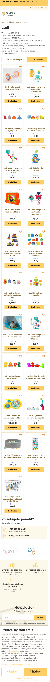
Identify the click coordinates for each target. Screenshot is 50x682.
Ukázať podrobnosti (24, 678)
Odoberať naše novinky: (24, 611)
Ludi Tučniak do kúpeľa (36, 169)
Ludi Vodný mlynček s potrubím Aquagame (36, 212)
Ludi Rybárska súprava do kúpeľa (35, 417)
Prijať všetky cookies (35, 672)
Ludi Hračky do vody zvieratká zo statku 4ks (12, 295)
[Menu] (45, 14)
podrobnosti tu (12, 651)
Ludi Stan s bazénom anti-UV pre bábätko (12, 335)
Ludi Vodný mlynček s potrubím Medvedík (36, 336)
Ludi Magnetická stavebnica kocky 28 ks (36, 457)
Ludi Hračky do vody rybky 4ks (12, 129)
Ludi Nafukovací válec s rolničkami (13, 88)
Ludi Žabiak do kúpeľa (35, 294)
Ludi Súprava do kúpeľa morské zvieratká (35, 253)
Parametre (39, 60)
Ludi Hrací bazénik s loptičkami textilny (12, 456)
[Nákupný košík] (39, 14)
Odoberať (40, 617)
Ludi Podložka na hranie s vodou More (13, 417)
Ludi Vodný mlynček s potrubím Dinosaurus (36, 89)
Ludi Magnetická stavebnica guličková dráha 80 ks (12, 499)
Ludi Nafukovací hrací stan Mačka (12, 211)
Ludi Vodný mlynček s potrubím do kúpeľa (13, 170)
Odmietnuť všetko (12, 672)
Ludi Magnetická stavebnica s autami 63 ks (12, 253)
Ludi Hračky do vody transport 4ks (12, 377)
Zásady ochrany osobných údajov (15, 664)
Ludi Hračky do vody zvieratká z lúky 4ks (36, 129)
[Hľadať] (33, 14)
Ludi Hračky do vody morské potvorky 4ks (35, 377)
